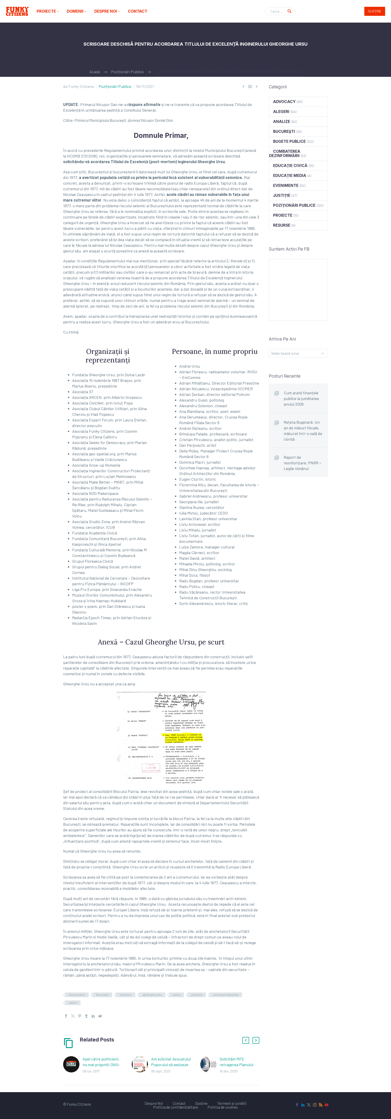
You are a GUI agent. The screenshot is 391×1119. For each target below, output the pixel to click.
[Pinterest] (79, 1016)
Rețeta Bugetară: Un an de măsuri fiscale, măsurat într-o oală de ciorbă (303, 431)
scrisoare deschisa (225, 995)
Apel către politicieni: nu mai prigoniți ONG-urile (101, 1064)
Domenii (77, 11)
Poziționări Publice (115, 86)
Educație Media (289, 175)
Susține (374, 11)
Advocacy (284, 101)
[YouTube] (326, 1105)
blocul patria (77, 995)
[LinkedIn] (93, 1016)
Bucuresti (102, 995)
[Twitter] (73, 1016)
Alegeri (281, 111)
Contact (137, 11)
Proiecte (48, 11)
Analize (281, 121)
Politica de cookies (222, 1107)
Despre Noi (107, 11)
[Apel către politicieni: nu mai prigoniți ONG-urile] (73, 1065)
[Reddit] (100, 1016)
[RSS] (320, 1105)
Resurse (281, 225)
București (284, 131)
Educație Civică (290, 165)
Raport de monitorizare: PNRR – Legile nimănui (302, 463)
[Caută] (289, 11)
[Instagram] (315, 1105)
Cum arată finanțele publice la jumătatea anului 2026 (301, 398)
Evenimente (285, 185)
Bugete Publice (289, 141)
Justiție (281, 195)
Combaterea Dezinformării (284, 153)
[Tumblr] (86, 1016)
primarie (196, 995)
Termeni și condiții (232, 1103)
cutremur (126, 995)
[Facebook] (66, 1016)
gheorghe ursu (152, 995)
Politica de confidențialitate (175, 1107)
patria (176, 995)
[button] (245, 1040)
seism (73, 1002)
